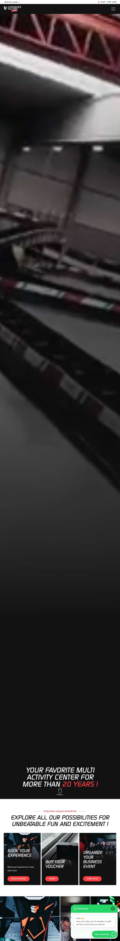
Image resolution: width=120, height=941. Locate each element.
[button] (113, 909)
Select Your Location (11, 2)
